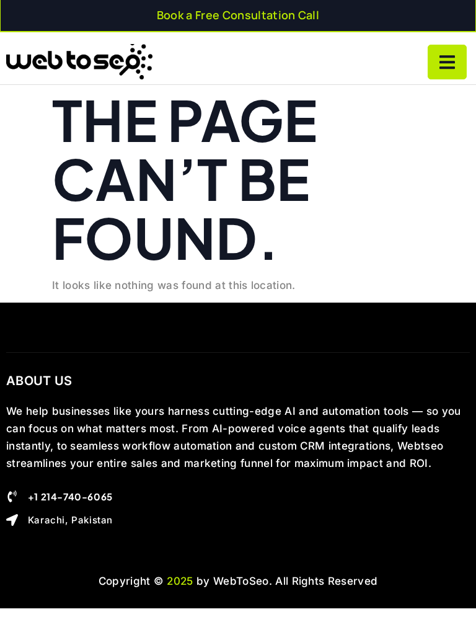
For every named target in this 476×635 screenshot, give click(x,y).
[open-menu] (447, 62)
